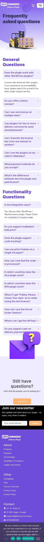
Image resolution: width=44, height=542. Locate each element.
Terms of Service (11, 486)
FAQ (5, 482)
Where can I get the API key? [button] (20, 320)
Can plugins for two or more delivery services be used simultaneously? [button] (20, 126)
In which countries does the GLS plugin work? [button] (19, 274)
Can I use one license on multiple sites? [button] (18, 114)
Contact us (22, 401)
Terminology (9, 457)
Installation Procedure (18, 217)
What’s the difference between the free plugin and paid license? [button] (20, 178)
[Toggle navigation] (40, 5)
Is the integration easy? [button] (17, 204)
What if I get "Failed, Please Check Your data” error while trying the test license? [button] (20, 298)
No (18, 538)
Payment (7, 453)
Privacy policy (28, 538)
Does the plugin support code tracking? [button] (17, 240)
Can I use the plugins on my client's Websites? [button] (19, 154)
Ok (13, 538)
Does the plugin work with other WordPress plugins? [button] (19, 74)
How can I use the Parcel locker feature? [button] (18, 311)
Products (8, 449)
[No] (41, 532)
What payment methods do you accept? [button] (19, 166)
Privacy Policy (10, 490)
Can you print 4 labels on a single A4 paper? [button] (19, 251)
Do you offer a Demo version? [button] (16, 102)
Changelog (8, 479)
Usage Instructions (12, 465)
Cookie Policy (10, 494)
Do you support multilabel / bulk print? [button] (19, 228)
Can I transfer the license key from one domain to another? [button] (18, 141)
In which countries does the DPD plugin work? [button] (19, 285)
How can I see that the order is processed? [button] (20, 262)
